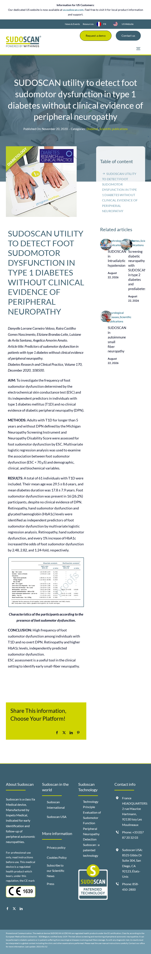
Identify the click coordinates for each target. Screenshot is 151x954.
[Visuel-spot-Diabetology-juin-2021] (126, 240)
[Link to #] (138, 48)
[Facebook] (57, 732)
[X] (64, 732)
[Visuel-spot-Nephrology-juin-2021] (106, 240)
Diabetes (92, 129)
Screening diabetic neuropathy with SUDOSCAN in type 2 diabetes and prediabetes (137, 270)
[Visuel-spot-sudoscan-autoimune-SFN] (106, 312)
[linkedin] (21, 908)
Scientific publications (113, 129)
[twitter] (14, 908)
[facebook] (7, 908)
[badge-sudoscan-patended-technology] (93, 866)
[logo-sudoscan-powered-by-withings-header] (23, 37)
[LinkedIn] (71, 732)
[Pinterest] (78, 732)
